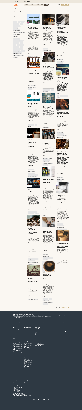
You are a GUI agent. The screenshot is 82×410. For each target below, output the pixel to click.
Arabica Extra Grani (31, 213)
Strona (63, 11)
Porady (14, 16)
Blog (13, 337)
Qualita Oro (37, 213)
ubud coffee (36, 299)
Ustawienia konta (26, 381)
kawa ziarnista (33, 85)
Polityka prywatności (16, 382)
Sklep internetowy (41, 408)
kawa (29, 85)
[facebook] (64, 331)
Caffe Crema (30, 87)
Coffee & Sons (37, 332)
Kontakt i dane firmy (16, 329)
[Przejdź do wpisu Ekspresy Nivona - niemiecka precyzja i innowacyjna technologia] (48, 19)
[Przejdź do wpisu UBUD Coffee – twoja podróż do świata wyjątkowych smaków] (33, 270)
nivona (50, 50)
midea (36, 124)
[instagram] (65, 331)
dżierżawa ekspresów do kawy (33, 174)
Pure (36, 333)
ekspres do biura (30, 264)
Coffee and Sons (45, 91)
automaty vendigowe (31, 171)
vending (50, 158)
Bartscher (25, 329)
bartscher (29, 126)
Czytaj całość (30, 81)
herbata (29, 56)
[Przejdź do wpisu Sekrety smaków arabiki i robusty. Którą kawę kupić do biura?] (62, 69)
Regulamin (14, 381)
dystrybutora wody (34, 107)
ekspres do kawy (31, 169)
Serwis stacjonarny (15, 334)
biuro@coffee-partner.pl (22, 394)
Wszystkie (15, 14)
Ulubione (25, 382)
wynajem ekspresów (31, 173)
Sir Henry (36, 334)
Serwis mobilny (15, 333)
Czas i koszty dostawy (38, 343)
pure (32, 56)
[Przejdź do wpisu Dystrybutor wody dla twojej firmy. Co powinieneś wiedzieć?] (48, 98)
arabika (34, 87)
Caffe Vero (37, 330)
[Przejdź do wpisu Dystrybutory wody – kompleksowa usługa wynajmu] (33, 95)
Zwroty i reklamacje (38, 345)
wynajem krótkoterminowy (32, 176)
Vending (14, 338)
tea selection (36, 56)
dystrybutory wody (31, 124)
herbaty (46, 206)
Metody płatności (38, 342)
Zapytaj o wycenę (65, 4)
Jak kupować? (15, 380)
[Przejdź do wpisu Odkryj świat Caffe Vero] (33, 183)
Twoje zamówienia (27, 380)
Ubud (36, 331)
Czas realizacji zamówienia (39, 344)
